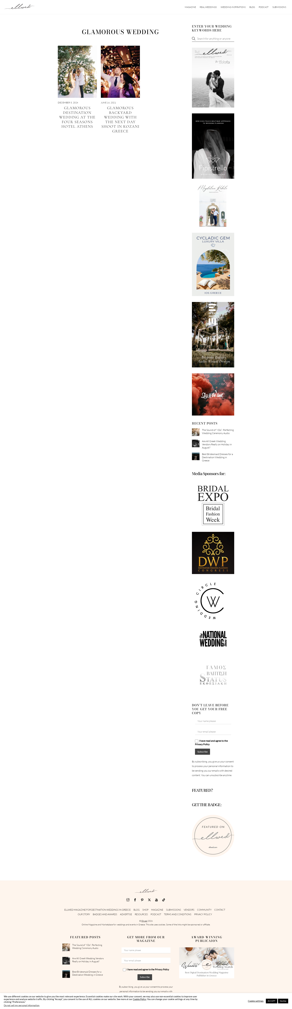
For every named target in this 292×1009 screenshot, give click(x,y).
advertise (126, 914)
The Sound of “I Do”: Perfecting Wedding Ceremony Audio (218, 431)
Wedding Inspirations (233, 7)
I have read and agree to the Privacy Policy (211, 742)
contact (219, 909)
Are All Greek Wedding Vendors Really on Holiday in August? (217, 444)
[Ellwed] (19, 7)
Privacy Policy (203, 914)
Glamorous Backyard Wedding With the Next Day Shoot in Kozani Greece (120, 119)
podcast (263, 7)
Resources (141, 914)
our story (84, 914)
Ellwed (144, 921)
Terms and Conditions (177, 914)
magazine (190, 7)
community (204, 909)
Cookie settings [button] (256, 1001)
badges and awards (105, 914)
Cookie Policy (139, 999)
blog (252, 7)
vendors (189, 909)
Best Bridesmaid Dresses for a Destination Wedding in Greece (217, 457)
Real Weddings (208, 7)
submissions (279, 7)
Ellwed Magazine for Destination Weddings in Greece (97, 909)
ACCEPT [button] (271, 1001)
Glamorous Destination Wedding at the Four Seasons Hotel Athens (77, 117)
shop (145, 909)
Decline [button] (283, 1001)
